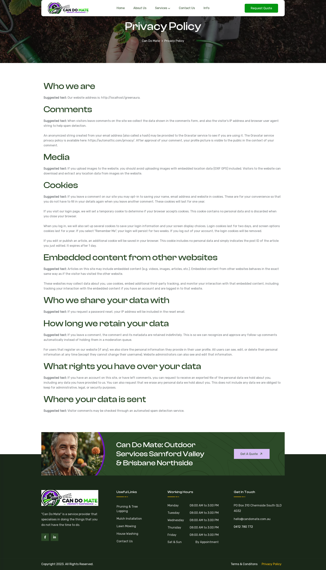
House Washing (127, 533)
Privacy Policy (271, 564)
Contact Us (125, 541)
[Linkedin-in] (54, 537)
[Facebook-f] (45, 537)
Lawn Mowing (126, 526)
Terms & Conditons (244, 564)
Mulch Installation (129, 518)
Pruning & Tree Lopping (127, 509)
